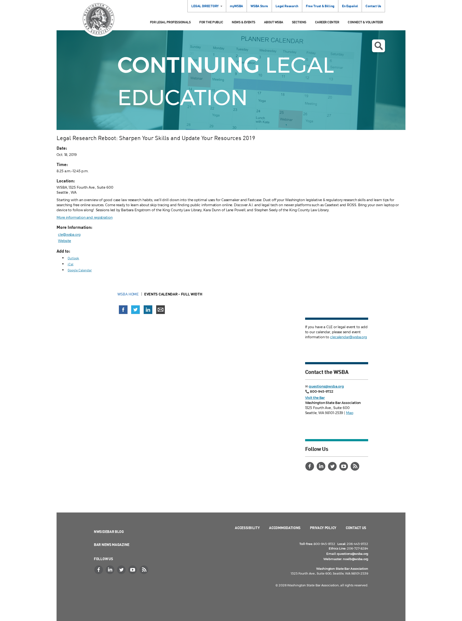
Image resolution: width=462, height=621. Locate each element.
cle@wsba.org (69, 234)
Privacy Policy (323, 527)
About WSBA (273, 22)
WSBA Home (128, 294)
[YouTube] (344, 466)
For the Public (211, 22)
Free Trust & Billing (320, 6)
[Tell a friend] (160, 309)
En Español (350, 6)
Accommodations (285, 527)
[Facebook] (310, 466)
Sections (299, 22)
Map (349, 413)
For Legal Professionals (170, 22)
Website (64, 241)
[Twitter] (333, 466)
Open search (378, 45)
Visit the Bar (315, 398)
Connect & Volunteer (365, 22)
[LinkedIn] (321, 466)
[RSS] (355, 466)
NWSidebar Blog (109, 531)
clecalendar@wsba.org (348, 337)
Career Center (327, 22)
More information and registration (85, 217)
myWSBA (236, 6)
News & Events (243, 22)
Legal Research (287, 6)
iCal (70, 264)
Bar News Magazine (111, 544)
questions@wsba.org (326, 386)
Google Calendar (80, 270)
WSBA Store (259, 6)
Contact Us (373, 6)
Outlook (73, 258)
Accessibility (247, 527)
